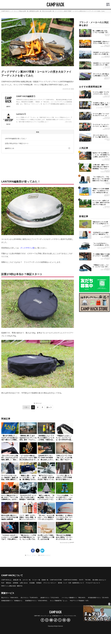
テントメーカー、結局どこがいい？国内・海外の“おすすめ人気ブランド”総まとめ (100, 202)
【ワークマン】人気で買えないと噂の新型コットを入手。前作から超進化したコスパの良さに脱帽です (101, 76)
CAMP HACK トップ (7, 11)
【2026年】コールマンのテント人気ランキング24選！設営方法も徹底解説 (101, 54)
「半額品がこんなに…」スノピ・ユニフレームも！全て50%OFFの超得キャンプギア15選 (101, 267)
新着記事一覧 (17, 580)
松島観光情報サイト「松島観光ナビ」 (12, 601)
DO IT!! (81, 580)
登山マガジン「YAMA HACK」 (10, 597)
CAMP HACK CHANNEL (70, 580)
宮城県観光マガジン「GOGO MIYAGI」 (36, 601)
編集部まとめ (9, 148)
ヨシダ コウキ (106, 68)
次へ (48, 407)
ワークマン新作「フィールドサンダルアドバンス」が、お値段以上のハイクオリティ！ (101, 115)
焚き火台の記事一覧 (48, 11)
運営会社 (8, 583)
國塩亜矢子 (107, 79)
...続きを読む (68, 104)
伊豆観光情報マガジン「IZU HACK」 (99, 597)
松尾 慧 (108, 183)
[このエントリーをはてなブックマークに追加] (42, 551)
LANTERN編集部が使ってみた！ (16, 138)
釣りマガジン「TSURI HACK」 (30, 597)
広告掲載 (32, 583)
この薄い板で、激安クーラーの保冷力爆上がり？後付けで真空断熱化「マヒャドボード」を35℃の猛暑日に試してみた (100, 168)
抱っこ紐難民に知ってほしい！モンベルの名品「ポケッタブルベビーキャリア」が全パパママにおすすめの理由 (101, 33)
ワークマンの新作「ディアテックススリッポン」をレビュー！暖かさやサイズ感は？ (101, 94)
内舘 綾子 (107, 35)
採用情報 (15, 583)
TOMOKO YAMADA (105, 172)
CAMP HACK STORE (56, 580)
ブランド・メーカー (31, 555)
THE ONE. (88, 580)
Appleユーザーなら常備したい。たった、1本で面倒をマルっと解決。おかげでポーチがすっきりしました (101, 156)
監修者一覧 (45, 580)
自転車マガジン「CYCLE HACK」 (50, 597)
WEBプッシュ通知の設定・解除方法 (11, 586)
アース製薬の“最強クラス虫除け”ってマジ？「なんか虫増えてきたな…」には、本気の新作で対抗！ (101, 256)
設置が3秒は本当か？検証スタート (17, 143)
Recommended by (64, 542)
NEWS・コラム (83, 182)
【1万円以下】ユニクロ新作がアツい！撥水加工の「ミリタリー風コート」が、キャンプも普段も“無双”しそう (101, 235)
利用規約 (39, 583)
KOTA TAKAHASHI (105, 57)
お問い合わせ (24, 583)
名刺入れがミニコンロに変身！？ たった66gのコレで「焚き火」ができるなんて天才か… (101, 224)
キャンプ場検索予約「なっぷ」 (59, 601)
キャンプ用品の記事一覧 (21, 11)
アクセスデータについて (93, 583)
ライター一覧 (36, 580)
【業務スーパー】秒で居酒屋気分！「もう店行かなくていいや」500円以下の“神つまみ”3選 (100, 191)
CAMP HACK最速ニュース (103, 248)
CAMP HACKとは (6, 580)
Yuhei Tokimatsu (106, 160)
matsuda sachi (106, 97)
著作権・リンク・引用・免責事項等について (71, 583)
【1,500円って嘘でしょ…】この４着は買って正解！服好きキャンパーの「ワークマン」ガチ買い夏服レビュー (101, 105)
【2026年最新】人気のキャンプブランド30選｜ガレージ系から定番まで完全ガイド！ (101, 43)
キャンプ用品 (83, 158)
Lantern (20, 114)
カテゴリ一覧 (26, 580)
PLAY (2, 583)
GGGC (108, 140)
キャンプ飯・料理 (84, 194)
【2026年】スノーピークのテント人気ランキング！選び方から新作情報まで (101, 64)
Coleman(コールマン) (45, 555)
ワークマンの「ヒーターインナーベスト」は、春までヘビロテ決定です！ (101, 126)
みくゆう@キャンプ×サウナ (103, 107)
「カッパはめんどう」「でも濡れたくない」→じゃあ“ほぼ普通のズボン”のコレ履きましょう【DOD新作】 (100, 179)
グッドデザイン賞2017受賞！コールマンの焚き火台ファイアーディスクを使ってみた (80, 11)
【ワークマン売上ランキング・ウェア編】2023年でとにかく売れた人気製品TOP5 (101, 137)
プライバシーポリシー (49, 583)
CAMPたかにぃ (106, 226)
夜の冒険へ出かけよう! (99, 580)
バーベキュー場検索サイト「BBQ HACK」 (74, 597)
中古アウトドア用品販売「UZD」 (80, 601)
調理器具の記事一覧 (35, 11)
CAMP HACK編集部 (24, 96)
